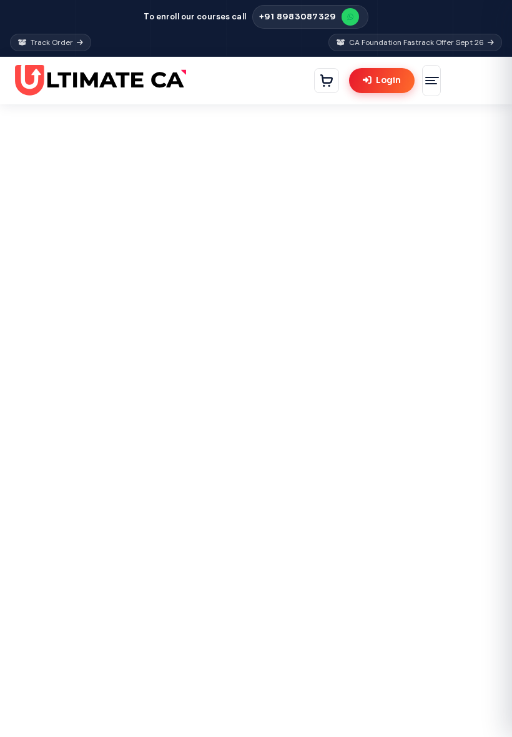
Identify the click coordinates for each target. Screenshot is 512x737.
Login (388, 80)
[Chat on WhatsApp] (350, 17)
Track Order (52, 42)
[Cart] (326, 80)
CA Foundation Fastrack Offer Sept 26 (416, 42)
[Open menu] (431, 80)
